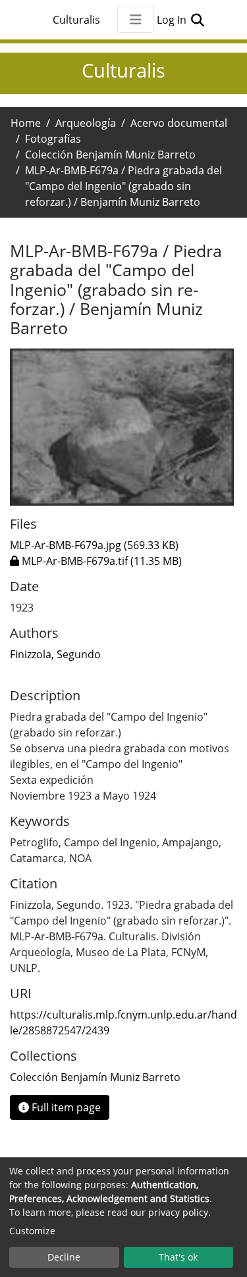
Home (26, 123)
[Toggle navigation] (135, 20)
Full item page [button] (65, 1107)
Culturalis (76, 19)
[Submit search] (198, 19)
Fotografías (53, 139)
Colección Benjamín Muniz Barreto (110, 154)
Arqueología (85, 123)
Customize (32, 1230)
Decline (63, 1257)
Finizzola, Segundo (55, 654)
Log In (173, 19)
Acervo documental (178, 123)
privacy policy (178, 1212)
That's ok (178, 1257)
